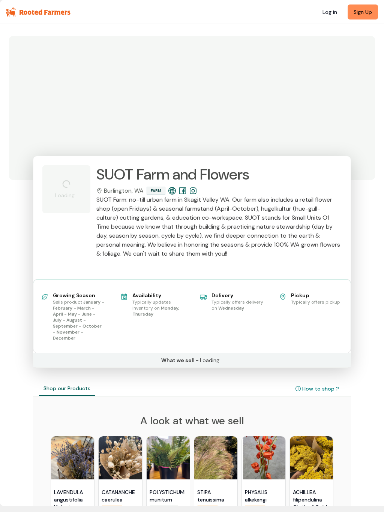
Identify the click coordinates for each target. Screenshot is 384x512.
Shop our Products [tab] (67, 388)
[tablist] (67, 388)
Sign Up (363, 12)
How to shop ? (320, 388)
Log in (329, 12)
